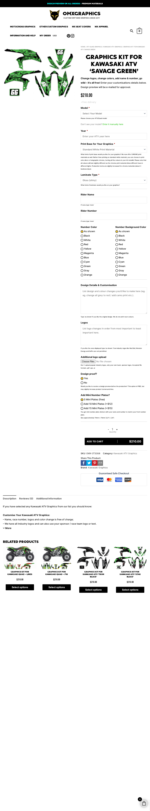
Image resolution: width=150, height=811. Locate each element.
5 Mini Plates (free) (94, 399)
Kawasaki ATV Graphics (112, 47)
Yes (85, 378)
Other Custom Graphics (53, 26)
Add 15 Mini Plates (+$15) (97, 408)
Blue (86, 257)
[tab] (9, 498)
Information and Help (23, 35)
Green (87, 266)
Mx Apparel (101, 26)
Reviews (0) (26, 498)
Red (85, 244)
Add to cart (114, 441)
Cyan (86, 261)
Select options (20, 587)
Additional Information (49, 498)
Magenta (88, 253)
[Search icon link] (131, 31)
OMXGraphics (81, 13)
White (87, 240)
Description (9, 498)
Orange (87, 274)
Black (86, 235)
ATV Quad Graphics (94, 47)
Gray (86, 270)
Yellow (87, 248)
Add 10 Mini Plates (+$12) (97, 403)
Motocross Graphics (22, 26)
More (8, 528)
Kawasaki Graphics (98, 467)
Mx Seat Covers (81, 26)
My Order (45, 35)
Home (83, 47)
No (85, 382)
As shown (89, 231)
